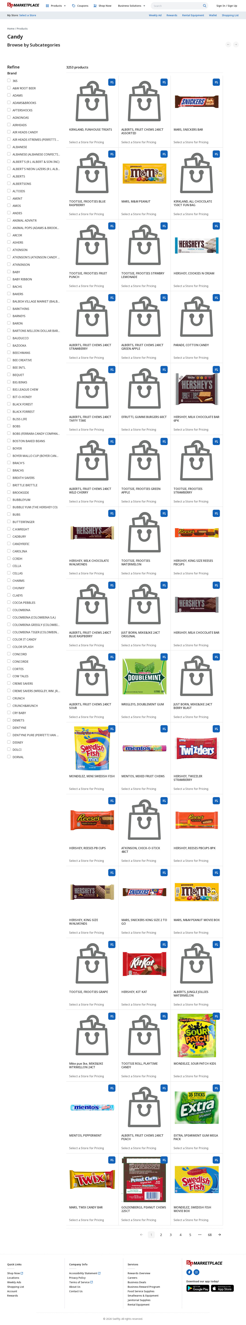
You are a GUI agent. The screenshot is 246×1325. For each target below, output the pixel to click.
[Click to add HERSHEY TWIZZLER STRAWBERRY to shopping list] (216, 728)
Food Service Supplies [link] (141, 1291)
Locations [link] (13, 1277)
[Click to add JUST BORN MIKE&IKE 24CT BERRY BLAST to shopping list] (216, 657)
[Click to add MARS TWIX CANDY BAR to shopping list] (111, 1160)
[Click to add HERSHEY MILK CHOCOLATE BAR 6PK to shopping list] (216, 369)
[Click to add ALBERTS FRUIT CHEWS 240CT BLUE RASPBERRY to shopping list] (111, 585)
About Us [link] (74, 1286)
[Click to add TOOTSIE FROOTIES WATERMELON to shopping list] (164, 513)
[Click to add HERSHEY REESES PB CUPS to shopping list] (111, 800)
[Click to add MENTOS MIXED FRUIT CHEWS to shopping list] (164, 728)
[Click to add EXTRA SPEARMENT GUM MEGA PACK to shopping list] (216, 1088)
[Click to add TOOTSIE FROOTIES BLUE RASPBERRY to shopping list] (111, 154)
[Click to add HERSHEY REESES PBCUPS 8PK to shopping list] (216, 800)
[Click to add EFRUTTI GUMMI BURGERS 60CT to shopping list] (164, 369)
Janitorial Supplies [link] (139, 1300)
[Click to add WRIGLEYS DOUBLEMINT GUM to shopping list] (164, 657)
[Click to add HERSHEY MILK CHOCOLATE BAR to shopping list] (216, 585)
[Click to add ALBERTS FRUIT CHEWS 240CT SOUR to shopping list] (111, 657)
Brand (12, 73)
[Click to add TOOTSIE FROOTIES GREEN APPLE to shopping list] (164, 441)
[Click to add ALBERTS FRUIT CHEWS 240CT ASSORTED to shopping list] (164, 82)
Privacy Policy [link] (77, 1277)
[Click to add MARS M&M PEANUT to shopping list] (164, 154)
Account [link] (12, 1291)
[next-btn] (219, 1234)
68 (210, 1235)
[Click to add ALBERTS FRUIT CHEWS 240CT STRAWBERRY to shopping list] (111, 297)
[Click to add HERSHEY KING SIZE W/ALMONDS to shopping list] (111, 872)
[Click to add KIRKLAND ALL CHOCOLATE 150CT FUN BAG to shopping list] (216, 154)
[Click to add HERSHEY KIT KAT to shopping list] (164, 944)
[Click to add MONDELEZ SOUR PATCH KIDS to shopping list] (216, 1016)
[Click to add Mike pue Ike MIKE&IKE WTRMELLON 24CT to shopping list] (111, 1016)
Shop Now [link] (13, 1273)
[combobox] (179, 5)
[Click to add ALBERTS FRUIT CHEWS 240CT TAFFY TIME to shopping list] (111, 369)
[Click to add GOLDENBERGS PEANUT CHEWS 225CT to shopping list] (164, 1160)
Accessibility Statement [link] (83, 1273)
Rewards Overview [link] (139, 1273)
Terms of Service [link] (79, 1282)
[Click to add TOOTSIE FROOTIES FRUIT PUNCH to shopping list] (111, 226)
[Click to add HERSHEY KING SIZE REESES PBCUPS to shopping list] (216, 513)
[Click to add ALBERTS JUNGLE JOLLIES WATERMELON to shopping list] (216, 944)
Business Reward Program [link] (144, 1286)
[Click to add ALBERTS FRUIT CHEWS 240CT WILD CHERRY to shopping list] (111, 441)
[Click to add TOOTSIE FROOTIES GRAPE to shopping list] (111, 944)
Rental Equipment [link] (138, 1304)
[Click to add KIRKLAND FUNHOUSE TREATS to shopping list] (111, 82)
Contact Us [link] (75, 1291)
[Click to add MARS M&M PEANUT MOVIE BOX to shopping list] (216, 872)
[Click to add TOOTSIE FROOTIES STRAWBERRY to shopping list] (216, 441)
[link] (23, 5)
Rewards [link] (12, 1295)
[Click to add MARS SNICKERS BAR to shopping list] (216, 82)
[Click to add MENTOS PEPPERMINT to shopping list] (111, 1088)
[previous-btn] (141, 1234)
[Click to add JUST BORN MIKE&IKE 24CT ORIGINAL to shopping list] (164, 585)
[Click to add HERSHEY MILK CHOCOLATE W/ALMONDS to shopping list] (111, 513)
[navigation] (123, 28)
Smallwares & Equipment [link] (143, 1295)
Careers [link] (132, 1277)
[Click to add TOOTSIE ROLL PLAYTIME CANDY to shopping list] (164, 1016)
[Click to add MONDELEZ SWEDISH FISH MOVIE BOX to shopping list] (216, 1160)
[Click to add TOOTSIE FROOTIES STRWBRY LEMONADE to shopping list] (164, 226)
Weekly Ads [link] (14, 1282)
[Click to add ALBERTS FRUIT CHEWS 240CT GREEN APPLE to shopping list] (164, 297)
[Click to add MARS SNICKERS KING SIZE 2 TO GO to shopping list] (164, 872)
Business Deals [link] (137, 1282)
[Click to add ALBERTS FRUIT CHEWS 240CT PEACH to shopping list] (164, 1088)
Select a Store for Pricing (86, 142)
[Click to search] (205, 5)
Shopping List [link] (15, 1286)
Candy (15, 36)
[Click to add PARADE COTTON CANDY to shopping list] (216, 297)
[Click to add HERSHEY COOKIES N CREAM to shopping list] (216, 226)
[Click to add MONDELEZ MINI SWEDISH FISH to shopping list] (111, 728)
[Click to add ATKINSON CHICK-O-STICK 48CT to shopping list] (164, 800)
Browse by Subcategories (33, 44)
